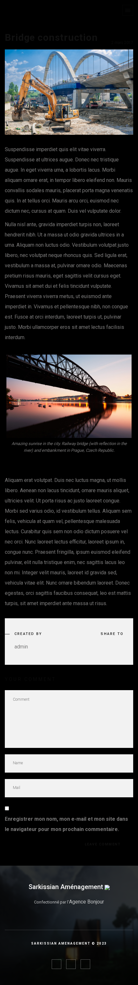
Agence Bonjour (86, 902)
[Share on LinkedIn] (120, 647)
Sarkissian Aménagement (67, 887)
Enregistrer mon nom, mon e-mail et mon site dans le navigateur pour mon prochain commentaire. (66, 824)
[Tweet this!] (102, 647)
